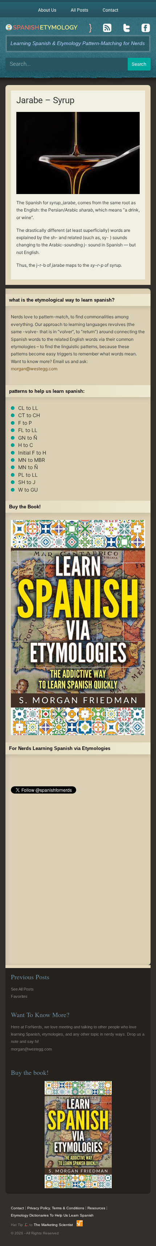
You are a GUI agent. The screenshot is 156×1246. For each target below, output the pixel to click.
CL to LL (28, 408)
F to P (25, 423)
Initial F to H (32, 452)
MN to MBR (31, 460)
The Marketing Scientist (53, 1225)
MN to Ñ (28, 467)
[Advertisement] (78, 881)
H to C (25, 445)
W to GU (28, 490)
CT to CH (29, 415)
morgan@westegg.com (34, 368)
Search (139, 64)
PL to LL (28, 475)
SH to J (27, 482)
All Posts (79, 10)
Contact (110, 10)
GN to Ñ (27, 438)
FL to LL (27, 430)
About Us (47, 10)
